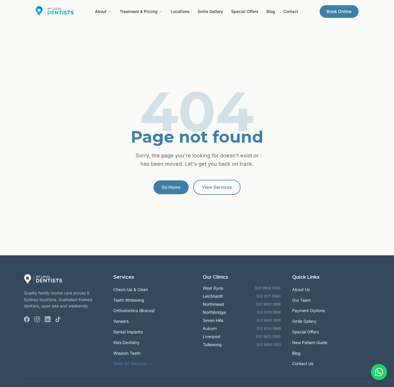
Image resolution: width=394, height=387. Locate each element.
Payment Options (308, 310)
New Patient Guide (309, 342)
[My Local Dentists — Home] (54, 11)
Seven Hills (213, 320)
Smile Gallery (210, 11)
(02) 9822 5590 (268, 336)
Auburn (210, 328)
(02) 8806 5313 (268, 344)
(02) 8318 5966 (269, 312)
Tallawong (212, 344)
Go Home (171, 187)
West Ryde (213, 288)
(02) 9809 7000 (268, 288)
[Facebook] (27, 319)
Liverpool (211, 336)
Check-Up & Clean (130, 289)
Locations (180, 11)
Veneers (121, 321)
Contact (290, 11)
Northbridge (214, 312)
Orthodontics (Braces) (134, 310)
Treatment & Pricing (138, 11)
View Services (217, 187)
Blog (271, 11)
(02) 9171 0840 (268, 296)
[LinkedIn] (47, 319)
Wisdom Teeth (126, 353)
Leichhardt (213, 296)
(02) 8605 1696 (268, 320)
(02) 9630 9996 (268, 304)
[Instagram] (37, 319)
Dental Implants (128, 331)
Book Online (339, 11)
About (100, 11)
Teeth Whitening (128, 300)
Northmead (213, 304)
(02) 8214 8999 (268, 328)
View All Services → (133, 363)
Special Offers (244, 11)
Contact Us (302, 363)
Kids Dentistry (126, 342)
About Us (301, 289)
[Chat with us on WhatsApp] (379, 372)
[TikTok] (58, 319)
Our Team (301, 300)
